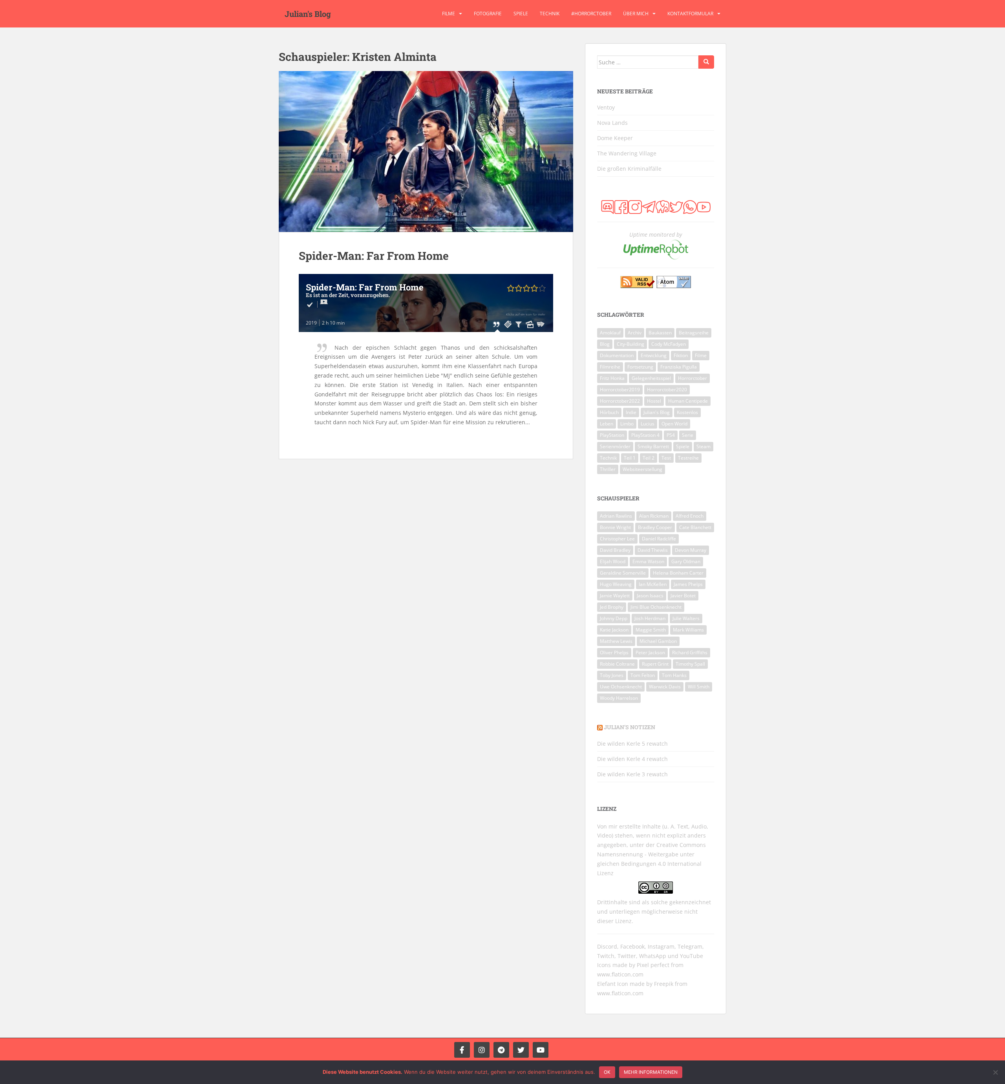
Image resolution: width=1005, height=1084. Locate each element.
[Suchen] (706, 62)
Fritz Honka (612, 378)
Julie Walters (686, 618)
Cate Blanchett (695, 527)
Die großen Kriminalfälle (629, 168)
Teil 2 (648, 457)
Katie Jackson (614, 629)
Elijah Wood (612, 561)
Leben (606, 423)
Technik (549, 13)
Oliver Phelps (614, 652)
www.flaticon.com (620, 974)
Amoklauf (610, 332)
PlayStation (612, 435)
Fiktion (681, 355)
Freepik (663, 983)
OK (607, 1072)
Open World (674, 423)
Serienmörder (615, 446)
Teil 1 (630, 457)
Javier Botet (683, 595)
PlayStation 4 (645, 435)
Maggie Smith (651, 629)
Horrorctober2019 (620, 389)
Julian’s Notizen (629, 727)
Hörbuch (609, 412)
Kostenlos (687, 412)
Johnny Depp (613, 618)
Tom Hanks (674, 675)
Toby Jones (611, 675)
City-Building (630, 344)
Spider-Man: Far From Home (374, 255)
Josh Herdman (649, 618)
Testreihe (688, 457)
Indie (631, 412)
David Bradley (615, 550)
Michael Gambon (658, 641)
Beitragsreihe (694, 332)
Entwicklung (654, 355)
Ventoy (606, 107)
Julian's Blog (308, 14)
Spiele (520, 13)
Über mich (636, 13)
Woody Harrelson (619, 698)
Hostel (654, 401)
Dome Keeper (615, 138)
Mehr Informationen (651, 1072)
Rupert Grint (655, 664)
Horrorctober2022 (620, 401)
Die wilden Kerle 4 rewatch (632, 759)
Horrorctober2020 (667, 389)
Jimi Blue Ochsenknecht (656, 607)
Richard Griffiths (689, 652)
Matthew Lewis (616, 641)
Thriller (608, 469)
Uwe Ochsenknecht (621, 686)
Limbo (627, 423)
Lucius (647, 423)
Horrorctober (692, 378)
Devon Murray (690, 550)
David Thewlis (653, 550)
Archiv (634, 332)
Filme (448, 13)
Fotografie (488, 13)
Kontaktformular (690, 13)
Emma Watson (648, 561)
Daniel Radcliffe (659, 538)
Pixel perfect (653, 965)
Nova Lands (612, 122)
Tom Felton (642, 675)
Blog (605, 344)
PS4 (671, 435)
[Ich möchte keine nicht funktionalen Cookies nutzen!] (995, 1072)
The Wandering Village (626, 153)
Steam (703, 446)
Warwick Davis (665, 686)
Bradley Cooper (655, 527)
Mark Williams (688, 629)
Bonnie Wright (615, 527)
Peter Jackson (650, 652)
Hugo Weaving (616, 584)
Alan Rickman (654, 516)
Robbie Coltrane (617, 664)
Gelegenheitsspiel (651, 378)
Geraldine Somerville (623, 572)
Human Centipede (688, 401)
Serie (687, 435)
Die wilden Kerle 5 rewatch (632, 743)
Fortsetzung (640, 366)
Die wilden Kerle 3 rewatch (632, 774)
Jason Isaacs (650, 595)
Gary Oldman (685, 561)
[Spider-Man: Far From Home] (426, 151)
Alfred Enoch (690, 516)
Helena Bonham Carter (678, 572)
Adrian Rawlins (616, 516)
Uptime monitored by (655, 234)
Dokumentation (617, 355)
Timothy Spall (690, 664)
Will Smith (698, 686)
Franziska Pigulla (678, 366)
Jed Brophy (611, 607)
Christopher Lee (617, 538)
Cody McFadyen (668, 344)
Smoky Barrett (653, 446)
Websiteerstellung (642, 469)
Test (666, 457)
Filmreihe (610, 366)
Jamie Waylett (615, 595)
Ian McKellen (653, 584)
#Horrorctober (591, 13)
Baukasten (660, 332)
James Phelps (688, 584)
